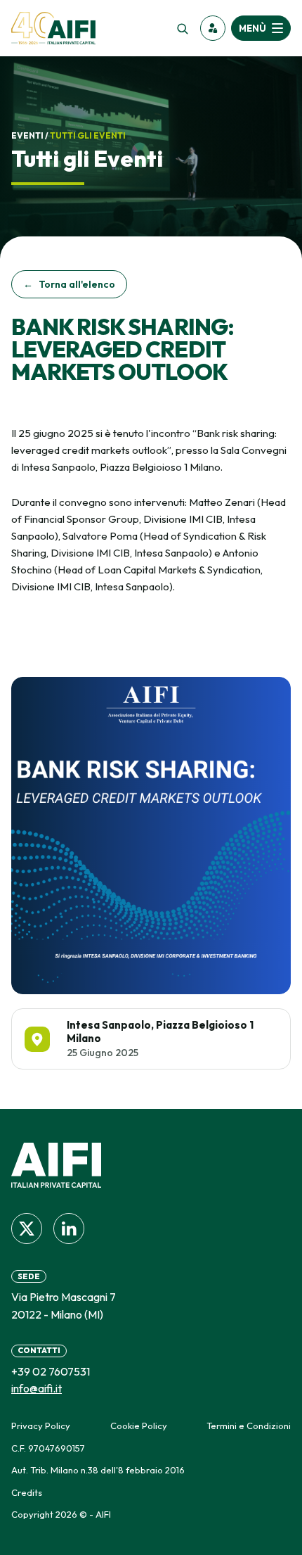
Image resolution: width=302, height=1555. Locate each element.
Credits (26, 1492)
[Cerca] (182, 28)
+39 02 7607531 (50, 1371)
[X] (26, 1228)
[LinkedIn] (68, 1228)
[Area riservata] (212, 28)
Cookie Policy (138, 1425)
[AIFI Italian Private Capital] (53, 28)
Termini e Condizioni (248, 1425)
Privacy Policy (40, 1425)
